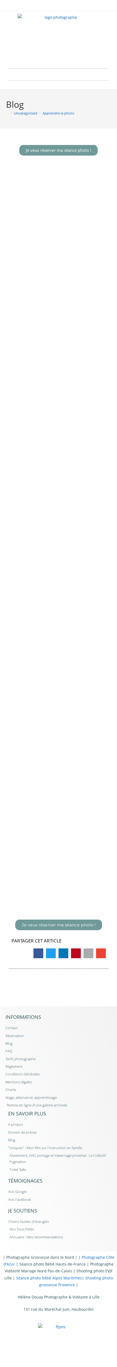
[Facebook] (51, 56)
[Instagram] (66, 56)
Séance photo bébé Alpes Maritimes (49, 1278)
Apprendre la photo (58, 113)
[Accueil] (7, 113)
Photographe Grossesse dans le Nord (40, 1257)
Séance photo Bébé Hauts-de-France (52, 1264)
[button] (58, 73)
